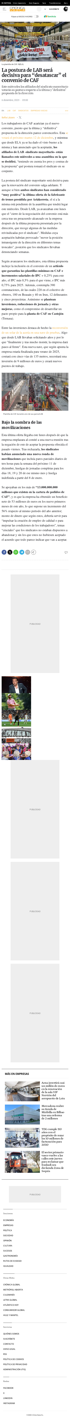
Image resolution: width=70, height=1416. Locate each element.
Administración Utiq (14, 1369)
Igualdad (8, 1266)
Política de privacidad (15, 1364)
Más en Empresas (17, 1074)
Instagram (9, 1403)
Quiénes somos (11, 1333)
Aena (66, 3)
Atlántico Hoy (11, 1305)
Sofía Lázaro (8, 117)
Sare (44, 3)
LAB (8, 111)
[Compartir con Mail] (27, 552)
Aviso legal (9, 1349)
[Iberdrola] (50, 16)
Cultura (7, 1245)
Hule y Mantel (10, 1315)
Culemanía (9, 1294)
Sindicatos (23, 111)
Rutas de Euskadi (12, 1261)
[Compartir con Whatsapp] (15, 552)
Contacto (8, 1344)
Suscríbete (9, 1338)
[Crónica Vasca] (23, 9)
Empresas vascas (39, 111)
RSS (5, 1354)
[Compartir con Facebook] (4, 552)
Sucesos (7, 1250)
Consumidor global (14, 1310)
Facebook (8, 1388)
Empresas (8, 1225)
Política (7, 1230)
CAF (14, 111)
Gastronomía (10, 1255)
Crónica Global (11, 1284)
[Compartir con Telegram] (21, 552)
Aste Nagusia (34, 3)
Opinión (7, 1240)
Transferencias (55, 3)
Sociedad (8, 1235)
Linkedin (7, 1398)
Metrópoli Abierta (13, 1289)
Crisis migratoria (19, 3)
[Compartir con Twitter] (9, 552)
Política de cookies (13, 1359)
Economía (8, 1220)
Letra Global (10, 1299)
